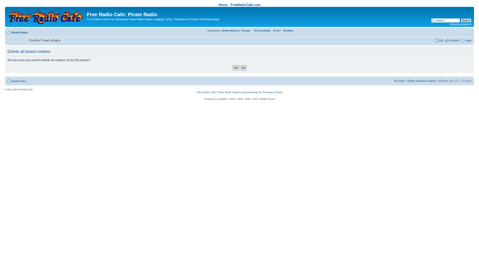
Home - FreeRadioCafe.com (240, 5)
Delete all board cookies (421, 80)
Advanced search (461, 24)
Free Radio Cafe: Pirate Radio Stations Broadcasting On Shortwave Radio (239, 92)
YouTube (288, 30)
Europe (246, 30)
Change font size (468, 34)
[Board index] (46, 16)
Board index (20, 32)
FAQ (441, 40)
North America (231, 30)
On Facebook (262, 30)
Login (468, 40)
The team (399, 80)
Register (454, 40)
